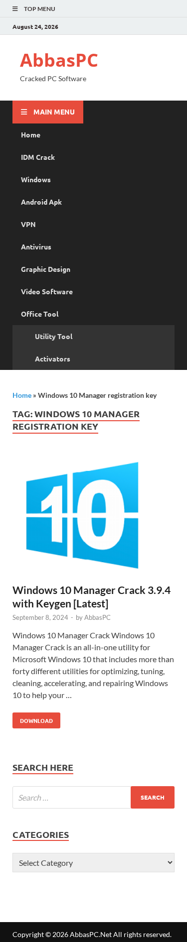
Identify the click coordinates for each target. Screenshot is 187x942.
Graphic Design (45, 268)
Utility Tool (53, 336)
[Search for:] (93, 797)
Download (32, 718)
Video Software (47, 291)
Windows (36, 179)
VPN (28, 224)
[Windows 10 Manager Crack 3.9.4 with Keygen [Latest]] (93, 518)
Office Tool (39, 313)
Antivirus (36, 246)
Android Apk (41, 201)
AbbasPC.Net (91, 934)
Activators (52, 358)
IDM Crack (38, 156)
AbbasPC (59, 60)
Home (30, 134)
